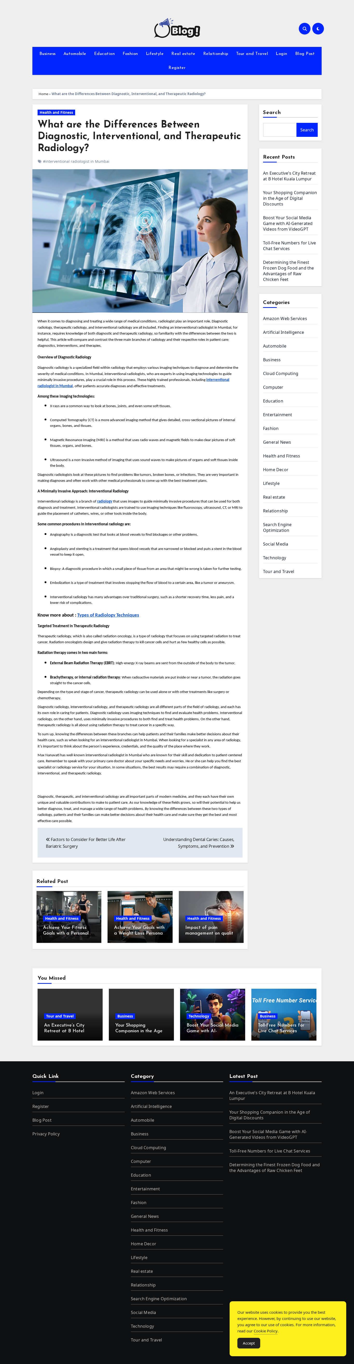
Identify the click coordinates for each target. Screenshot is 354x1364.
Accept (249, 1343)
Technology (274, 558)
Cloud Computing (280, 373)
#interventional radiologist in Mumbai (76, 161)
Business (47, 54)
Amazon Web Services (285, 318)
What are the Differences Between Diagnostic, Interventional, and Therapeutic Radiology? (139, 137)
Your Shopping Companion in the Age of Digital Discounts (290, 198)
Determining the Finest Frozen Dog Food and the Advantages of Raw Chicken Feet (288, 270)
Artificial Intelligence (283, 332)
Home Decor (275, 469)
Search (272, 112)
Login (281, 54)
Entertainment (277, 415)
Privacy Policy (46, 1134)
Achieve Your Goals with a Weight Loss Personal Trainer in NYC (139, 933)
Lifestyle (155, 54)
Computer (273, 387)
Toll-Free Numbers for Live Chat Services (289, 245)
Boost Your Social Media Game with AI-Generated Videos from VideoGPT (288, 223)
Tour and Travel (252, 54)
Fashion (130, 54)
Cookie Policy (266, 1330)
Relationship (215, 54)
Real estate (183, 54)
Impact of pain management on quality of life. (210, 933)
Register (177, 68)
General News (277, 442)
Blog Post (305, 54)
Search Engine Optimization (277, 527)
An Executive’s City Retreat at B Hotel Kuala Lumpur (289, 176)
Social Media (275, 544)
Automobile (74, 54)
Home (43, 93)
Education (104, 54)
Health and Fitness (56, 112)
